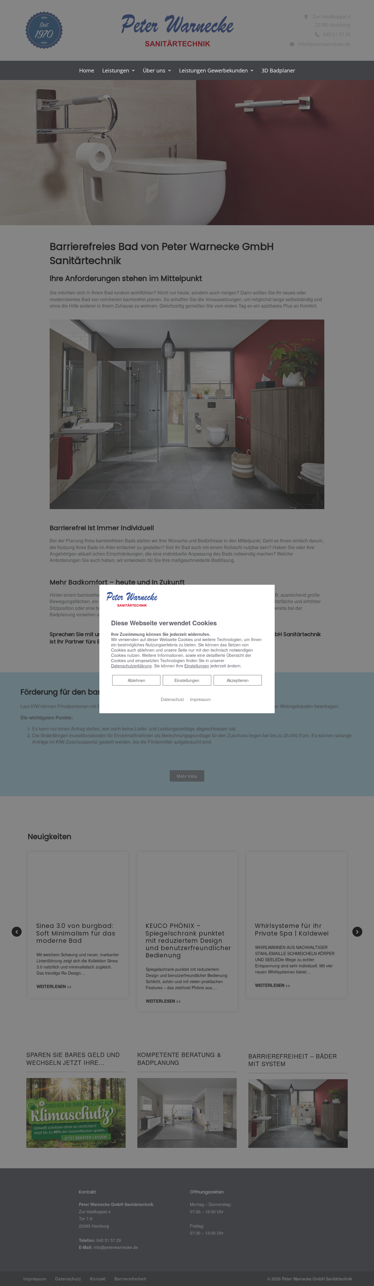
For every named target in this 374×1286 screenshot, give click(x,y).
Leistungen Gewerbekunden (213, 70)
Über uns (154, 70)
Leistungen (115, 70)
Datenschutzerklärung (131, 666)
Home (86, 70)
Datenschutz (172, 699)
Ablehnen (136, 680)
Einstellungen (186, 680)
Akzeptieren (238, 680)
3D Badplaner (278, 70)
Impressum (200, 699)
